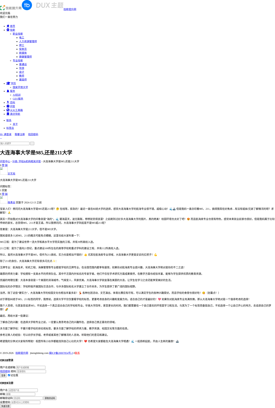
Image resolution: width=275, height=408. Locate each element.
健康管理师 (25, 56)
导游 (21, 68)
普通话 (23, 64)
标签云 (10, 128)
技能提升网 (69, 9)
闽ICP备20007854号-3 (61, 353)
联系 (8, 120)
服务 (12, 91)
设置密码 (5, 402)
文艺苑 (11, 173)
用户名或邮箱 (7, 367)
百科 (12, 102)
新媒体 (23, 53)
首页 (12, 26)
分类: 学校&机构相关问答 (26, 161)
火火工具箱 (16, 110)
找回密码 (33, 134)
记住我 (14, 375)
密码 (13, 371)
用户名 (4, 390)
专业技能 (18, 60)
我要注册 (20, 134)
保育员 (23, 49)
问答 (12, 106)
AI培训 (17, 95)
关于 (15, 124)
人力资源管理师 (28, 41)
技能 (12, 30)
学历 (13, 83)
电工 (21, 37)
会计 (21, 72)
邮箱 (2, 394)
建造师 (23, 79)
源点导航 (15, 114)
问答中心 (5, 161)
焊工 (21, 45)
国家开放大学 (20, 87)
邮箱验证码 (6, 398)
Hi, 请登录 (5, 134)
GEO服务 (18, 98)
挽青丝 (11, 202)
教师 (21, 75)
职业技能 (18, 33)
